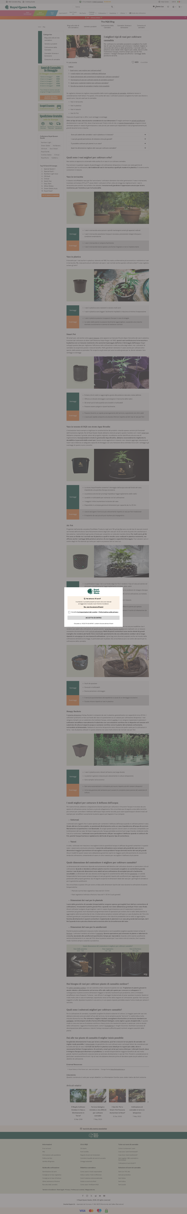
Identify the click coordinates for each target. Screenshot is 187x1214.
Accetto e (94, 612)
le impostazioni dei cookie (87, 612)
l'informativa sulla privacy (108, 612)
